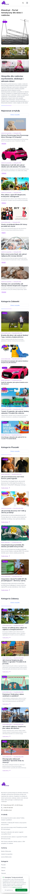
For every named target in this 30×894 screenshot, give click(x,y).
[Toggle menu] (27, 2)
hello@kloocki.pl (7, 810)
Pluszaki (4, 143)
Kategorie (4, 861)
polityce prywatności (17, 887)
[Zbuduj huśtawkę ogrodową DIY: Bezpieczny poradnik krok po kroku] (15, 32)
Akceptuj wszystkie (21, 890)
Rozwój (3, 262)
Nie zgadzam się (9, 890)
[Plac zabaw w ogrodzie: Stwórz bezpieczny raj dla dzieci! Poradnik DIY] (15, 53)
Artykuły (4, 814)
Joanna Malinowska (5, 222)
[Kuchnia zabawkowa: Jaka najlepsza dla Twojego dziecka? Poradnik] (15, 66)
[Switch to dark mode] (23, 2)
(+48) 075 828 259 (8, 807)
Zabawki (4, 61)
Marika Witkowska (5, 380)
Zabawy (4, 48)
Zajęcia (5, 21)
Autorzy (4, 848)
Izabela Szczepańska (6, 133)
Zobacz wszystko (15, 114)
